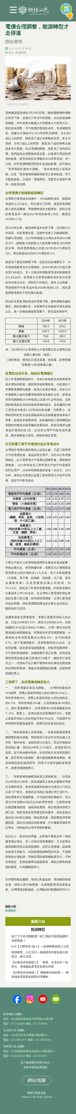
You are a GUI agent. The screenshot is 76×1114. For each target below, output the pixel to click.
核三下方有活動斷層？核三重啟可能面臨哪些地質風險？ (39, 938)
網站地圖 (36, 1080)
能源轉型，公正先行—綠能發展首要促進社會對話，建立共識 (39, 954)
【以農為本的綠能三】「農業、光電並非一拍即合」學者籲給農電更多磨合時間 (39, 964)
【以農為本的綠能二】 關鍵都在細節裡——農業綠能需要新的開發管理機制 (40, 974)
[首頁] (33, 9)
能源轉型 (21, 52)
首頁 (11, 52)
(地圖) (18, 1014)
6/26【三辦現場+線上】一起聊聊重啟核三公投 (40, 946)
